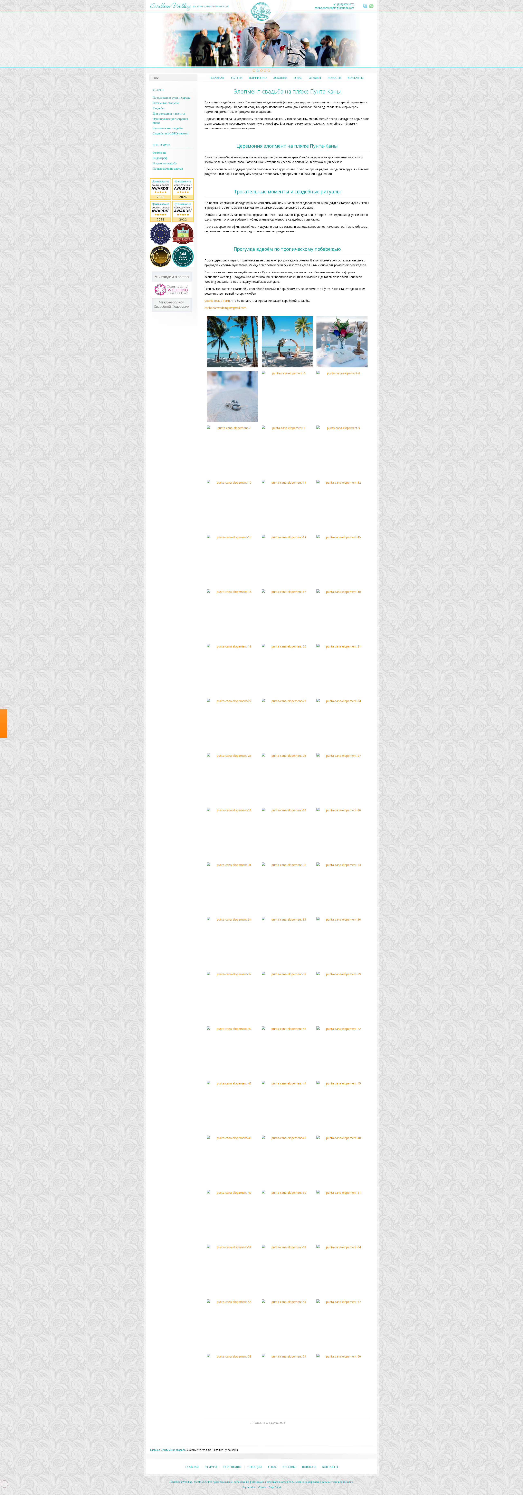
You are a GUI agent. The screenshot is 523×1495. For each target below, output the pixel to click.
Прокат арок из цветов (168, 168)
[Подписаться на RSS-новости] (243, 1423)
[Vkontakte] (3, 766)
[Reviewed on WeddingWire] (183, 248)
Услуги (236, 77)
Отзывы (315, 77)
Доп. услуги (161, 144)
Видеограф (160, 158)
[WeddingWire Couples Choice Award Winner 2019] (183, 180)
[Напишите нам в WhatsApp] (371, 6)
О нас (298, 77)
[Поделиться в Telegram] (229, 1423)
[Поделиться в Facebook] (222, 1423)
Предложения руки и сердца (171, 97)
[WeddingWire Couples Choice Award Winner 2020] (160, 180)
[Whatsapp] (3, 742)
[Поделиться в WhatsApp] (208, 1423)
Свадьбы (158, 108)
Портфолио (258, 77)
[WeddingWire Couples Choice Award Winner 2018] (160, 203)
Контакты (355, 77)
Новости (334, 77)
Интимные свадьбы (166, 103)
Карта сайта (249, 1487)
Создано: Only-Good (269, 1487)
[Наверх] (366, 1423)
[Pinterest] (3, 774)
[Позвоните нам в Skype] (365, 6)
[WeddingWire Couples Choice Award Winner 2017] (183, 203)
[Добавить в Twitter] (215, 1423)
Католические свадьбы (168, 128)
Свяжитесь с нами (217, 301)
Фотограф (159, 152)
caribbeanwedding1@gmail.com (334, 8)
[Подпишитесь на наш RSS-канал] (359, 6)
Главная (217, 77)
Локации (280, 77)
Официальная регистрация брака (170, 120)
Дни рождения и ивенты (169, 113)
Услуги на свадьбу (165, 163)
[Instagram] (3, 758)
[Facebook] (3, 750)
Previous (154, 40)
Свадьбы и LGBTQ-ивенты (170, 133)
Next (368, 40)
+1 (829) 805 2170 (344, 4)
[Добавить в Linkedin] (236, 1423)
